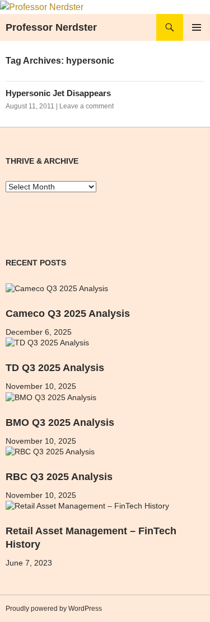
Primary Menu (196, 27)
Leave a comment (86, 106)
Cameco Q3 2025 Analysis (68, 313)
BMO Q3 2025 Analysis (60, 422)
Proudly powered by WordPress (54, 608)
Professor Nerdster (51, 27)
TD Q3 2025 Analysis (55, 367)
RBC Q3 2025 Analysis (59, 476)
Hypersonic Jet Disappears (58, 93)
